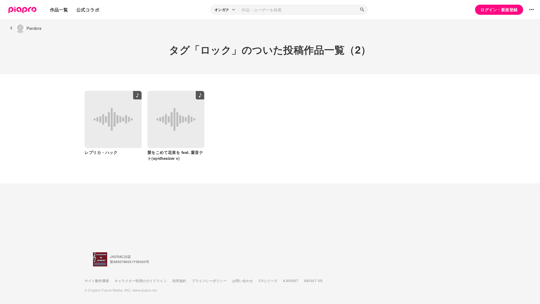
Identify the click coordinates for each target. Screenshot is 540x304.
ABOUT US (313, 280)
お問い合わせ (242, 280)
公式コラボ (88, 9)
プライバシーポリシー (209, 280)
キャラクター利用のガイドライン (141, 280)
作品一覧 (59, 9)
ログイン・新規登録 (499, 9)
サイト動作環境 (97, 280)
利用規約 (179, 280)
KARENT (290, 280)
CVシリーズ (268, 280)
